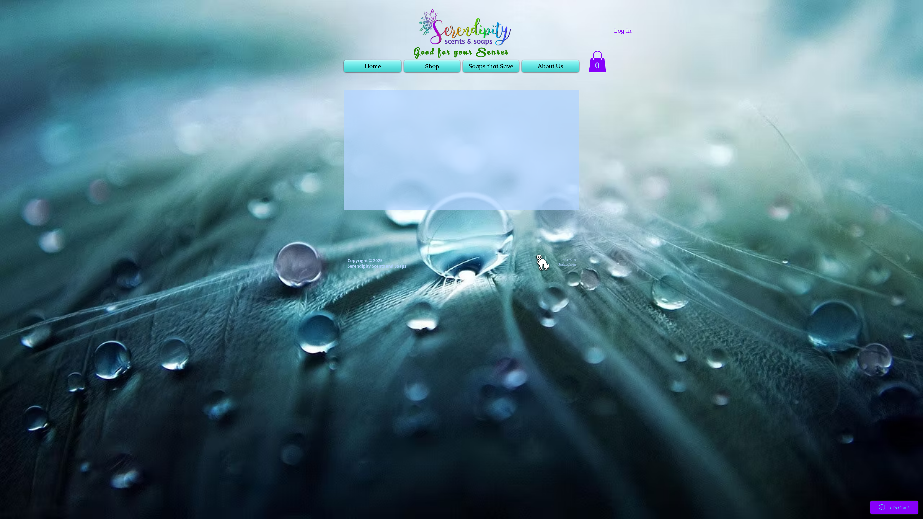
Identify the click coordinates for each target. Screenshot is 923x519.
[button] (597, 61)
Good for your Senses (461, 53)
